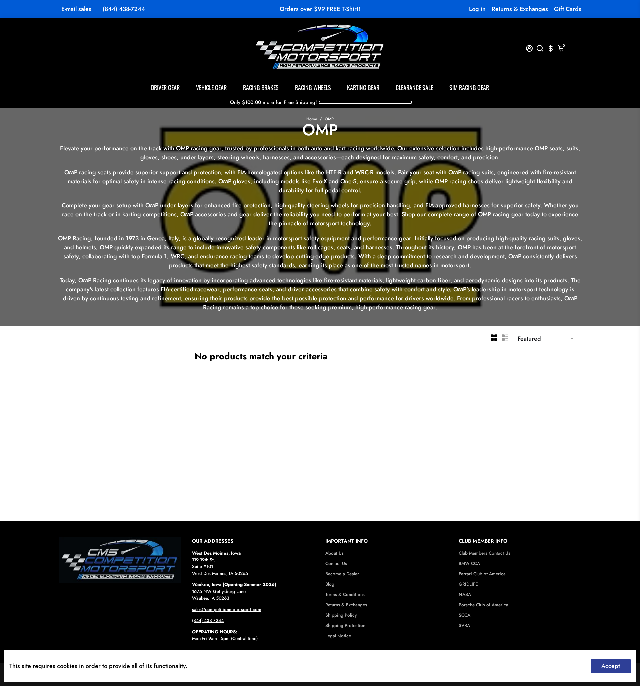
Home (311, 119)
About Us (334, 553)
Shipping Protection (345, 625)
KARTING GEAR (363, 87)
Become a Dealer (342, 574)
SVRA (464, 625)
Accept (610, 666)
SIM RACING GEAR (469, 87)
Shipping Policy (341, 615)
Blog (329, 584)
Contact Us (336, 563)
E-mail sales (76, 9)
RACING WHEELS (313, 87)
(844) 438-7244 (124, 9)
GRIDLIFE (468, 584)
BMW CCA (469, 563)
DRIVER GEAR (165, 87)
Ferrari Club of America (482, 574)
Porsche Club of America (483, 605)
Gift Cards (567, 9)
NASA (465, 594)
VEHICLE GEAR (211, 87)
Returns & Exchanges (520, 9)
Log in (477, 9)
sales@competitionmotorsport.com (226, 609)
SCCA (464, 615)
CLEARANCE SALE (414, 87)
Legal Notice (338, 636)
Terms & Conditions (345, 594)
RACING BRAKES (261, 87)
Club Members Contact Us (484, 553)
